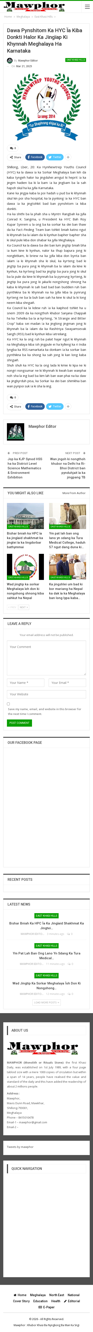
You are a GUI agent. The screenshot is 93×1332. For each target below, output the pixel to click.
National (74, 1295)
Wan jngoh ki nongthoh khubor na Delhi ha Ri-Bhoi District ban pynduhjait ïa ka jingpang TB (67, 468)
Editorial (74, 1301)
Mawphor (19, 1325)
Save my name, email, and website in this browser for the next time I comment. (44, 711)
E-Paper (49, 1307)
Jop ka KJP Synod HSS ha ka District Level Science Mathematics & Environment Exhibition (25, 468)
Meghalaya (38, 1295)
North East (56, 1295)
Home (22, 1295)
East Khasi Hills (76, 60)
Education (40, 1301)
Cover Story (21, 1301)
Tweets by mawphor (20, 1147)
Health (55, 1301)
